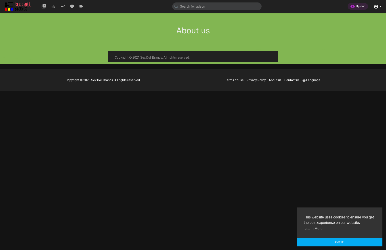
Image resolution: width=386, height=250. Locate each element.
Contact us (292, 80)
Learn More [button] (313, 229)
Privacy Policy (256, 80)
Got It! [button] (339, 242)
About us (275, 80)
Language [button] (313, 80)
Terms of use (234, 80)
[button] (377, 6)
